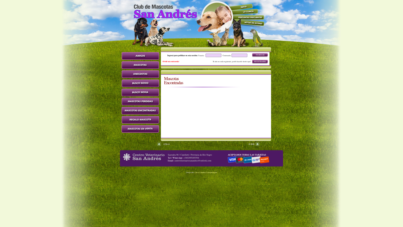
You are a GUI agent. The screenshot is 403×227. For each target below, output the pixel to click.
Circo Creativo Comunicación (206, 172)
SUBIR (252, 144)
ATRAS (166, 144)
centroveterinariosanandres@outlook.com (192, 160)
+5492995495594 (191, 157)
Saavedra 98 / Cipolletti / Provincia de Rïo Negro (190, 154)
